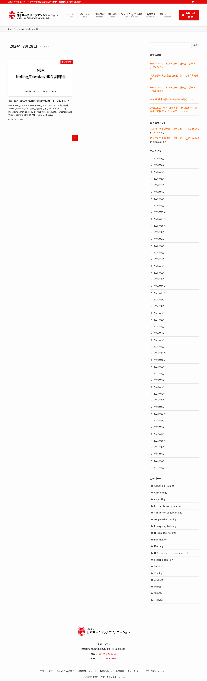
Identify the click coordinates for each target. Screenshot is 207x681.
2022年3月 (158, 427)
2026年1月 (158, 205)
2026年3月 (158, 192)
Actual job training (164, 485)
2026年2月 (158, 198)
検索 (195, 45)
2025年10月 (159, 225)
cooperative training (165, 519)
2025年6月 (158, 245)
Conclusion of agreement (168, 512)
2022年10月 (159, 420)
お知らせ (158, 579)
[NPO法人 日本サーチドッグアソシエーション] (33, 15)
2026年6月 (158, 171)
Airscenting (160, 492)
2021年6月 (158, 454)
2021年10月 (159, 440)
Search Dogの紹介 (65, 671)
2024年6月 (158, 326)
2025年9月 (158, 232)
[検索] (197, 2)
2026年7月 (158, 165)
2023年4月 (158, 393)
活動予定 (158, 593)
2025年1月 (158, 279)
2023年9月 (158, 366)
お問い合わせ (106, 671)
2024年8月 (158, 312)
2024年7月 (158, 319)
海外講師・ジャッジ (87, 671)
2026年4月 (158, 185)
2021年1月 (158, 467)
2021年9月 (158, 447)
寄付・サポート (134, 671)
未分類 (157, 586)
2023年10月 (159, 360)
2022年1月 (158, 433)
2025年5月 (158, 252)
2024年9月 (158, 306)
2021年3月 (158, 460)
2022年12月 (159, 413)
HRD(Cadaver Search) (165, 532)
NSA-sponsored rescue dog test (171, 553)
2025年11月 (159, 218)
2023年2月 (158, 400)
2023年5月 (158, 386)
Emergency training (165, 526)
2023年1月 (158, 407)
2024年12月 (159, 286)
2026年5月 (158, 178)
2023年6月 (158, 380)
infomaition (160, 539)
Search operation (163, 559)
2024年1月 (158, 346)
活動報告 (158, 600)
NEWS (51, 671)
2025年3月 (158, 265)
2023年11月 (159, 353)
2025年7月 (158, 239)
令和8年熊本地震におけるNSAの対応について (173, 99)
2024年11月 (159, 292)
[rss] (193, 2)
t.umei (156, 132)
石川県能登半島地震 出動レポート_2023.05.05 (174, 128)
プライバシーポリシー (156, 671)
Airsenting (160, 499)
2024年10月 (159, 299)
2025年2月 (158, 272)
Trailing (158, 573)
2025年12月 (159, 212)
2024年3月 (158, 339)
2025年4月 (158, 259)
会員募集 (120, 671)
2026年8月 (158, 158)
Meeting (158, 546)
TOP (42, 671)
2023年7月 (158, 373)
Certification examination (168, 506)
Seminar (158, 566)
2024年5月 (158, 333)
